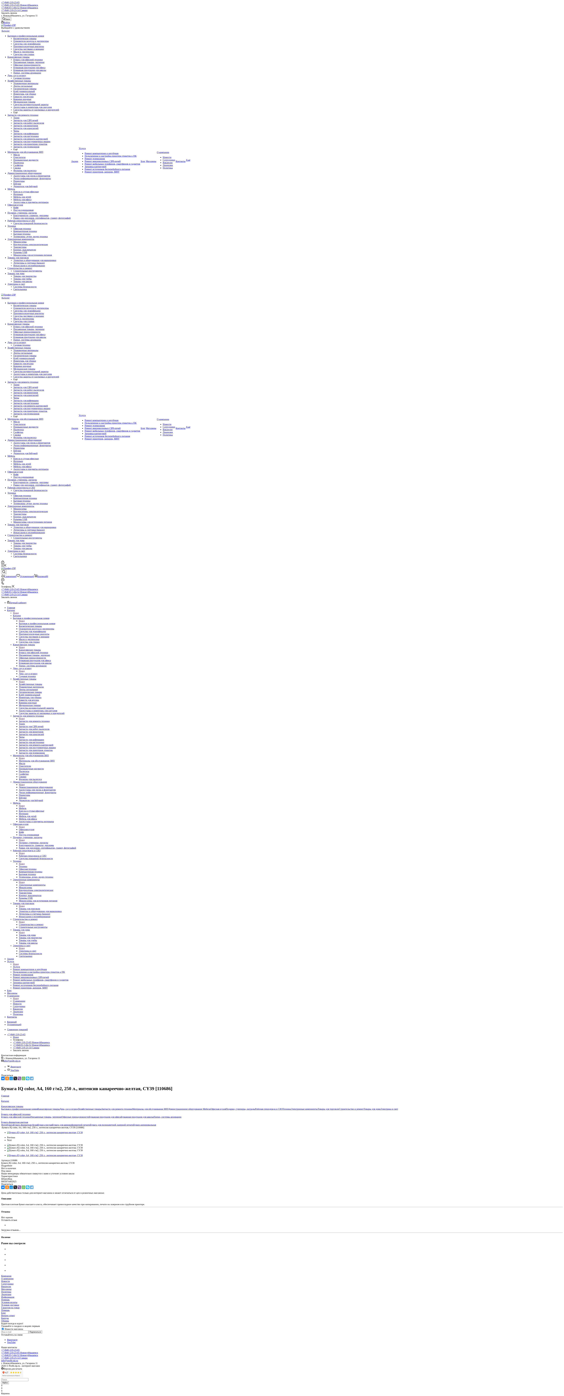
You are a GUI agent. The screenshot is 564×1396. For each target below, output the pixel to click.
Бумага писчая (45, 1125)
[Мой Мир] (11, 1078)
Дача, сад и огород (28, 673)
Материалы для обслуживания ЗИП (37, 761)
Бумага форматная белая (25, 1125)
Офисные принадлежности (75, 1117)
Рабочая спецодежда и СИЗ (32, 856)
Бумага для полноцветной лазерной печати (111, 1125)
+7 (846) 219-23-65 (10, 2)
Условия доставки (10, 1305)
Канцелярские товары (30, 650)
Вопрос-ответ (8, 1315)
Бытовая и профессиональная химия (37, 623)
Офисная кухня (26, 829)
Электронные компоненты (32, 885)
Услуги (16, 966)
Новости (5, 1281)
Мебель (22, 808)
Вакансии (6, 1286)
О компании (19, 1001)
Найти (5, 1383)
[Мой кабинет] (2, 563)
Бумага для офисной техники (16, 1117)
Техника (23, 866)
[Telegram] (31, 1078)
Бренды (5, 1318)
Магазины (6, 1289)
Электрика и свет (27, 951)
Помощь (5, 1299)
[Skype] (27, 1078)
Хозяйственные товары (30, 684)
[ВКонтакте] (3, 1078)
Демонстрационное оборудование (36, 787)
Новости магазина (13, 1329)
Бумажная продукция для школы (137, 1117)
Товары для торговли (29, 908)
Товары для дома (27, 935)
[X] (15, 1078)
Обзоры (5, 1321)
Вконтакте (15, 1067)
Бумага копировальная (144, 1125)
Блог (3, 1313)
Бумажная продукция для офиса (105, 1117)
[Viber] (19, 1078)
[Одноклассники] (7, 1078)
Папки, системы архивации (167, 1117)
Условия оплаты (9, 1302)
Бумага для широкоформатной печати (71, 1125)
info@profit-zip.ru (12, 1061)
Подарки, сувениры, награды (33, 842)
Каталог (17, 615)
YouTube (14, 1070)
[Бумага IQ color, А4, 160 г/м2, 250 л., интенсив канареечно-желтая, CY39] (45, 1132)
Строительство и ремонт (31, 924)
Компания (6, 1276)
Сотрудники (7, 1284)
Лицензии (6, 1294)
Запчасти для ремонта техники (34, 721)
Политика (6, 1292)
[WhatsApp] (23, 1078)
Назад (16, 613)
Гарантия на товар (10, 1307)
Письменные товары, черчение (46, 1117)
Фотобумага (7, 1125)
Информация (7, 1297)
